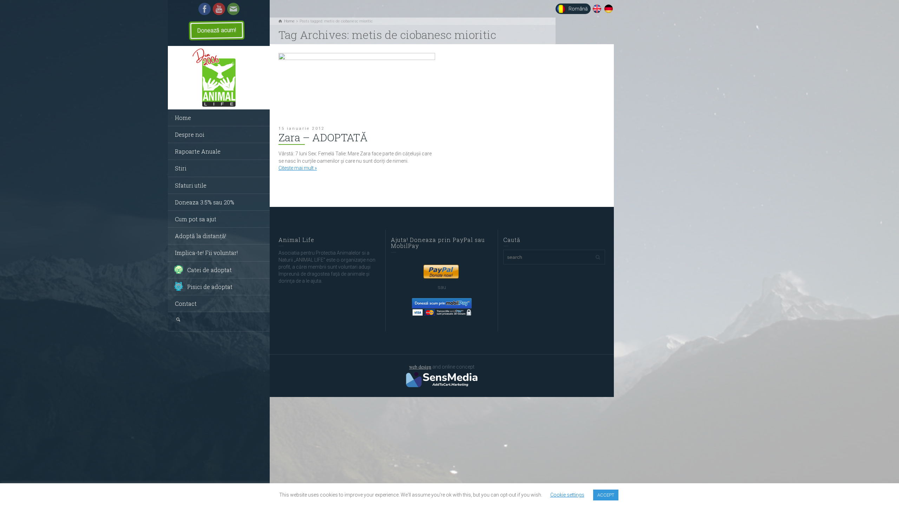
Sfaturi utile (190, 185)
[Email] (233, 8)
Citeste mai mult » (297, 168)
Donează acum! (216, 30)
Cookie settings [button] (567, 495)
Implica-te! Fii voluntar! (206, 252)
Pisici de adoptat (209, 286)
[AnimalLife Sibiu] (219, 78)
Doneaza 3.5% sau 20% (204, 202)
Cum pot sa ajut (195, 219)
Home (183, 117)
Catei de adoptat (209, 270)
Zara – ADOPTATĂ (323, 137)
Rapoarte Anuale (198, 151)
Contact (186, 303)
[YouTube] (219, 8)
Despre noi (189, 134)
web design (420, 366)
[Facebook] (204, 8)
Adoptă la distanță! (200, 236)
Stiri (180, 168)
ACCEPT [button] (605, 495)
